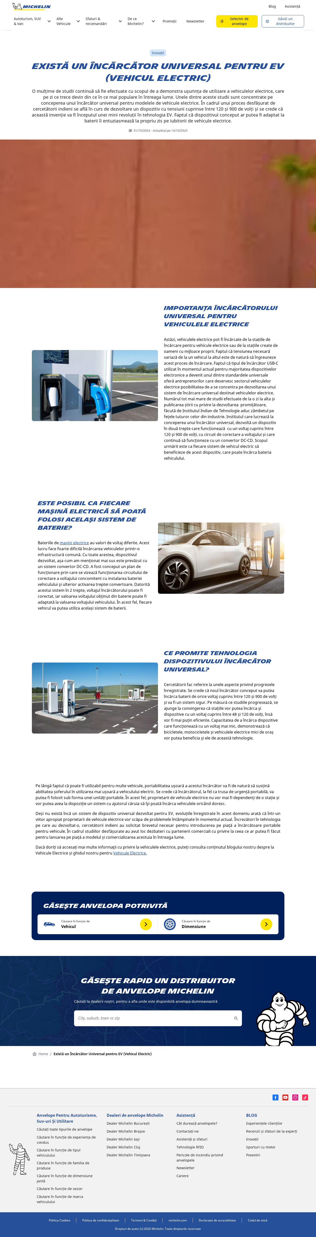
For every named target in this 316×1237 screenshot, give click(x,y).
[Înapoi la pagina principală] (31, 6)
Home (43, 1053)
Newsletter (195, 21)
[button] (98, 924)
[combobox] (158, 1018)
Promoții (170, 21)
